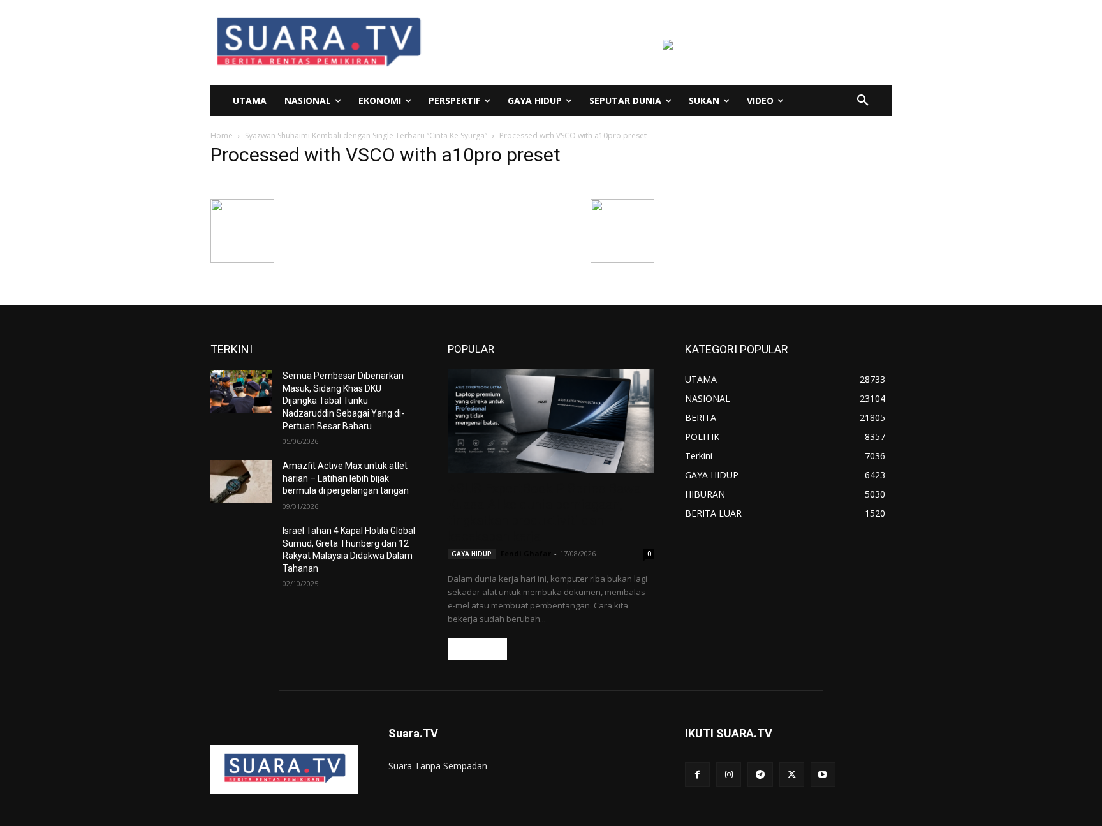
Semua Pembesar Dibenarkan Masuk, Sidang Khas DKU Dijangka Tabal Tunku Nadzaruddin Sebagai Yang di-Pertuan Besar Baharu (343, 401)
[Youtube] (823, 774)
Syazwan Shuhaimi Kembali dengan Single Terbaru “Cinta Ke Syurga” (366, 135)
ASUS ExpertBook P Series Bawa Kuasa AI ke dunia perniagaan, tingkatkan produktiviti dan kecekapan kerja (544, 512)
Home (221, 135)
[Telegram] (759, 774)
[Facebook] (697, 774)
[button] (863, 100)
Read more (477, 649)
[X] (791, 774)
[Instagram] (728, 774)
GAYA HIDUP (472, 553)
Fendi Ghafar (526, 553)
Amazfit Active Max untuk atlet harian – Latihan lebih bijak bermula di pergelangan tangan (346, 478)
